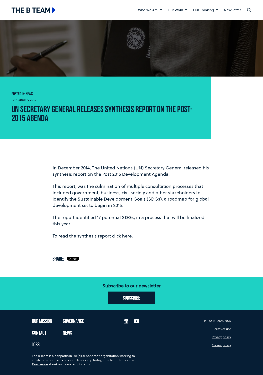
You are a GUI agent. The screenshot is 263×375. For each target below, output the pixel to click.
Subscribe (131, 298)
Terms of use (222, 329)
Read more (40, 364)
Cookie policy (221, 345)
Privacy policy (221, 337)
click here (122, 236)
